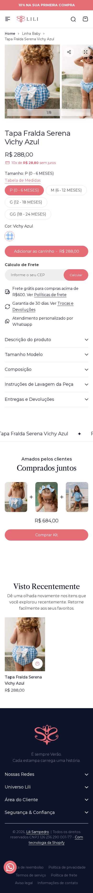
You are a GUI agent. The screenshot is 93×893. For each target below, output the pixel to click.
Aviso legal (24, 883)
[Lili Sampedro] (27, 19)
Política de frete (64, 875)
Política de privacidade (67, 867)
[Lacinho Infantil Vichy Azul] (46, 497)
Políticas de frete (50, 294)
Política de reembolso (25, 867)
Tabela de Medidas (23, 180)
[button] (69, 52)
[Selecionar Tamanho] (37, 663)
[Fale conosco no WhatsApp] (10, 867)
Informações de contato (57, 883)
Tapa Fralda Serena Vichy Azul (23, 680)
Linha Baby (31, 33)
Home (10, 33)
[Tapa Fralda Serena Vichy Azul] (16, 497)
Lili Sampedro (37, 832)
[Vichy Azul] (9, 236)
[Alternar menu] (7, 19)
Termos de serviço (31, 875)
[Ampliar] (32, 81)
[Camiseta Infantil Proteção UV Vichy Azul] (77, 497)
